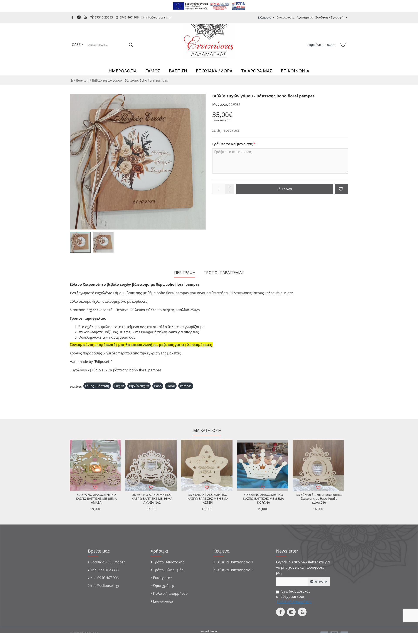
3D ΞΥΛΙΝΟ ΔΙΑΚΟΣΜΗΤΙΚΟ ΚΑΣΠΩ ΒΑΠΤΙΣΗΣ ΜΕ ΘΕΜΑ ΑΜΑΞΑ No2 (152, 498)
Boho (158, 386)
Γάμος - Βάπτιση (97, 386)
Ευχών (119, 386)
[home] (71, 80)
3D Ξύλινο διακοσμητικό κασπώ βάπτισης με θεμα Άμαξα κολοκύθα (319, 498)
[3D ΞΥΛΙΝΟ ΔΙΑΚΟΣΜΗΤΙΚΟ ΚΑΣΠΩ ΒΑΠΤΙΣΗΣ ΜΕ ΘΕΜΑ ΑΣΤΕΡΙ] (207, 465)
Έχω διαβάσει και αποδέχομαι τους (294, 596)
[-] (229, 191)
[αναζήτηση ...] (130, 44)
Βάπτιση (82, 80)
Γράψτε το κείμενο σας (232, 144)
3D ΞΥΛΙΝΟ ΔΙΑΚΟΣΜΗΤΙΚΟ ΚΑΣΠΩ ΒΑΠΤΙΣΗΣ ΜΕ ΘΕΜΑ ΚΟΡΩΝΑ (263, 498)
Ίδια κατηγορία (207, 430)
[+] (229, 186)
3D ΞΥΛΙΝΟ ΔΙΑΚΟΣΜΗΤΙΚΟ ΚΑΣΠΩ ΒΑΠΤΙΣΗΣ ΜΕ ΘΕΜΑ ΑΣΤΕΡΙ (207, 498)
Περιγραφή (184, 272)
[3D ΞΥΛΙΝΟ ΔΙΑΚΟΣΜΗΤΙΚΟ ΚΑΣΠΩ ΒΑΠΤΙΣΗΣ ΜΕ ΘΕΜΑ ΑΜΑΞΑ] (95, 465)
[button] (284, 189)
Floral (171, 386)
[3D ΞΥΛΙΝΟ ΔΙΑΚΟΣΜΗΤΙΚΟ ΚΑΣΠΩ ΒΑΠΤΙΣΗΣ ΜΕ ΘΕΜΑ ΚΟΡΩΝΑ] (262, 465)
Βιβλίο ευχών (139, 386)
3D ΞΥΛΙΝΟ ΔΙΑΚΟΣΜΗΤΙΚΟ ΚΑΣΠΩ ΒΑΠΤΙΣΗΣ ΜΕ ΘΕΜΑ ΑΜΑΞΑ (96, 498)
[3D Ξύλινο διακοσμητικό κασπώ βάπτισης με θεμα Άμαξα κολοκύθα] (318, 465)
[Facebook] (73, 17)
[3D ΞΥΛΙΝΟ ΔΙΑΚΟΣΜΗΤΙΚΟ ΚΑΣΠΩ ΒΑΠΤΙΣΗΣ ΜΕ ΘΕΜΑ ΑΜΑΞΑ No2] (151, 465)
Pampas (186, 386)
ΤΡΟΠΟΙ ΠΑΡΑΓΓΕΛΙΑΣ (224, 272)
